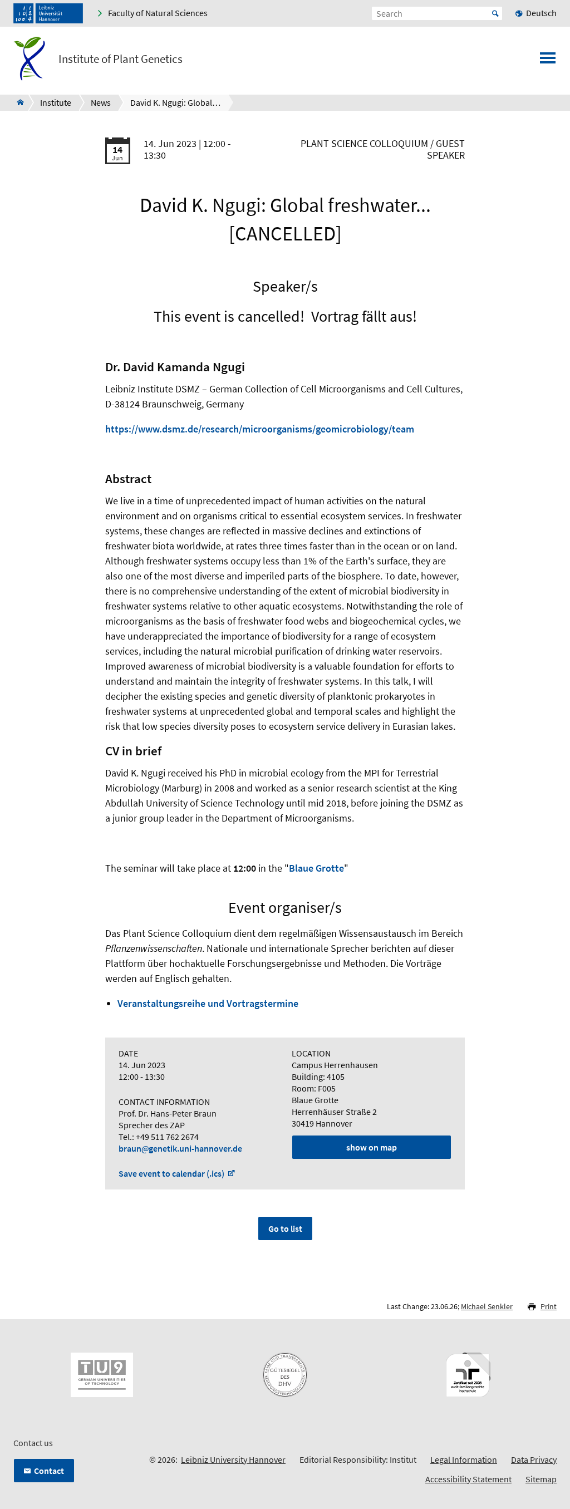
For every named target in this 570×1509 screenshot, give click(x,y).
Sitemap (541, 1479)
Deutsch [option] (541, 12)
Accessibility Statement (468, 1479)
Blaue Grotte (316, 868)
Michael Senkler (487, 1306)
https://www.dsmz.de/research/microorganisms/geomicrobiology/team (259, 428)
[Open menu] (548, 61)
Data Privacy (534, 1459)
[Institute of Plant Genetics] (17, 102)
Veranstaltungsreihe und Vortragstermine (207, 1003)
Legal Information (463, 1459)
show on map (371, 1147)
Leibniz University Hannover (233, 1459)
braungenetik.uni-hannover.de (180, 1148)
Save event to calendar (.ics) (172, 1173)
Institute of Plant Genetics (120, 59)
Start (495, 13)
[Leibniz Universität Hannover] (48, 13)
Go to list (285, 1228)
